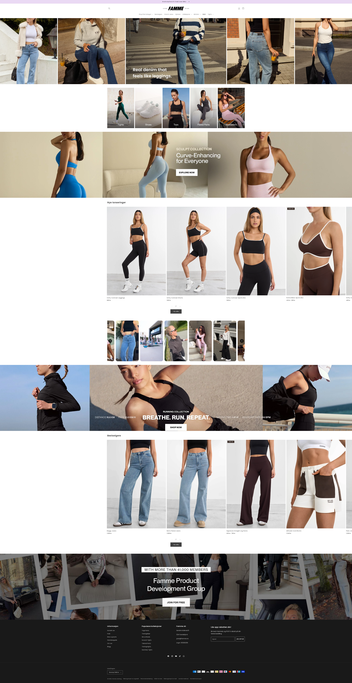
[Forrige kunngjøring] (108, 1)
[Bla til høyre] (180, 306)
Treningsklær (146, 634)
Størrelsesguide (112, 640)
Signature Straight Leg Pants (237, 531)
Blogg (109, 647)
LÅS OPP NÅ (240, 639)
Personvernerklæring (146, 678)
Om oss (109, 643)
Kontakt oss (111, 630)
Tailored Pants (146, 643)
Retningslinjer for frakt (170, 678)
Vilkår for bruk (158, 678)
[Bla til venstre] (172, 306)
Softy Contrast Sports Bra (236, 298)
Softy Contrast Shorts (175, 298)
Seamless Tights (147, 650)
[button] (109, 8)
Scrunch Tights (146, 640)
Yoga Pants (145, 630)
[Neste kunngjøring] (244, 1)
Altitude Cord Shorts (293, 531)
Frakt (108, 634)
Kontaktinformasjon (196, 678)
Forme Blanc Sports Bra (294, 298)
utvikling (119, 679)
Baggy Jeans (111, 531)
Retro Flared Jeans (173, 531)
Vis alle (176, 311)
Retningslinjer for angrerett (131, 678)
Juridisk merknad (183, 678)
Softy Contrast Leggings (116, 298)
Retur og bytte (112, 637)
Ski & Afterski (146, 637)
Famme (114, 679)
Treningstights (146, 647)
